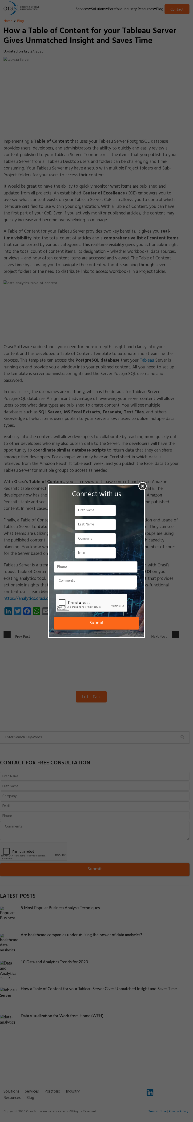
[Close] (142, 486)
